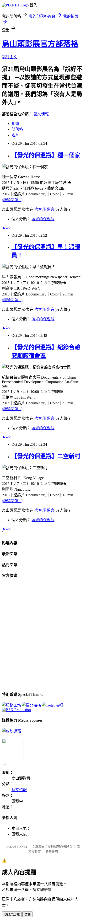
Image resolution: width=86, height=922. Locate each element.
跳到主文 (9, 57)
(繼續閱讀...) (12, 200)
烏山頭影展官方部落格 (40, 43)
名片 (15, 135)
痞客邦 (40, 209)
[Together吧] (52, 705)
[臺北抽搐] (31, 705)
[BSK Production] (16, 710)
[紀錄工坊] (11, 705)
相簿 (15, 124)
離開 (27, 914)
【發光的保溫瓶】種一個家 (45, 155)
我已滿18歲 (12, 914)
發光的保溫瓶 (43, 219)
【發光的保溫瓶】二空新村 (45, 456)
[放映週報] (11, 731)
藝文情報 (41, 114)
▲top (6, 227)
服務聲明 (51, 851)
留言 (50, 209)
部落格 (17, 129)
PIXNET (22, 846)
